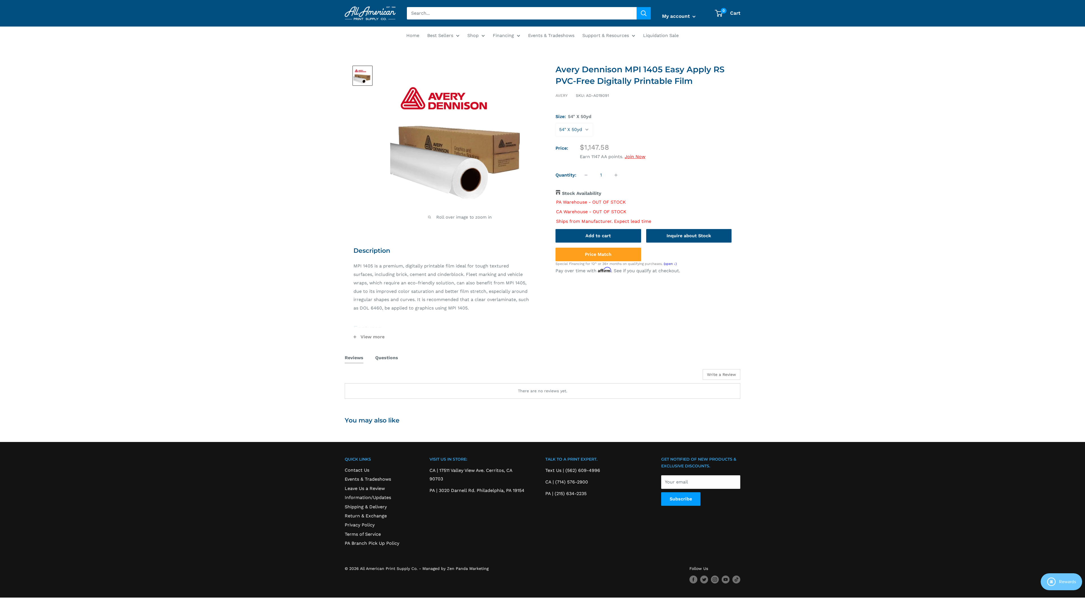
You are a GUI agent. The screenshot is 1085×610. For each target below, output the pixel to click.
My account (676, 16)
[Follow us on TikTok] (736, 580)
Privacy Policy (360, 525)
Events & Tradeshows (551, 35)
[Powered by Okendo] (370, 376)
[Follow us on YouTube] (726, 580)
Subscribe (681, 499)
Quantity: (565, 175)
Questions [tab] (386, 357)
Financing (503, 35)
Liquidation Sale (661, 35)
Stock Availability (581, 193)
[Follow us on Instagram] (715, 580)
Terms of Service (363, 534)
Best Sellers (440, 35)
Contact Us (357, 470)
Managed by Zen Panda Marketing (455, 568)
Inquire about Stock (689, 235)
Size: (573, 116)
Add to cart (598, 235)
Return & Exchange (366, 515)
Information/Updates (368, 497)
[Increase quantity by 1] (616, 175)
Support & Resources (605, 35)
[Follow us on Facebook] (693, 580)
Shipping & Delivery (366, 506)
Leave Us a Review (365, 488)
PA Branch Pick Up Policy (372, 543)
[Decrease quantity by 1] (586, 175)
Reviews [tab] (354, 357)
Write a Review (721, 374)
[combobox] (522, 13)
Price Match (598, 254)
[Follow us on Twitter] (704, 580)
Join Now (635, 156)
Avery (561, 95)
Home (412, 35)
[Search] (644, 13)
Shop (473, 35)
